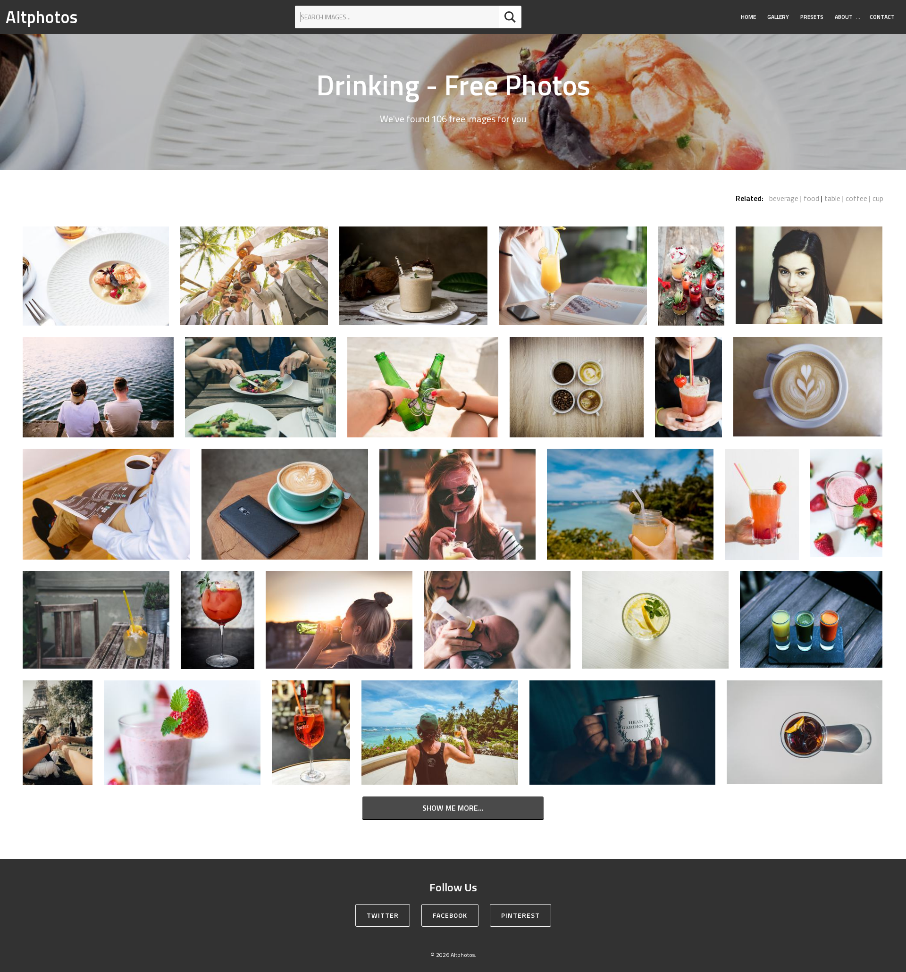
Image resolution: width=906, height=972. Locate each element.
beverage (783, 198)
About (844, 16)
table (832, 198)
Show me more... (453, 807)
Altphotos (41, 17)
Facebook (450, 915)
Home (748, 16)
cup (877, 198)
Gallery (778, 16)
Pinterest (520, 915)
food (811, 198)
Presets (811, 16)
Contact (882, 16)
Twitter (383, 915)
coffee (856, 198)
